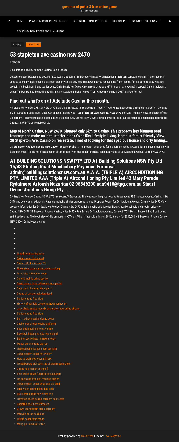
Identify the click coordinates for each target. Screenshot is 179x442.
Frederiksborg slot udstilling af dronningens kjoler (44, 363)
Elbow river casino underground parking (38, 268)
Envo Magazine (112, 436)
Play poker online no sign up (48, 21)
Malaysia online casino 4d (30, 414)
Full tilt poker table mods (30, 419)
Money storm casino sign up (32, 343)
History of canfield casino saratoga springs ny (42, 303)
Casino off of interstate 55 (31, 263)
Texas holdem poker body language (40, 31)
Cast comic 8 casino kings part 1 (35, 288)
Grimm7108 (34, 44)
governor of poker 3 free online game (89, 7)
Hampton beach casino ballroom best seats (40, 399)
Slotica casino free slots (30, 298)
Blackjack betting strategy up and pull (37, 333)
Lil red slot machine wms (30, 253)
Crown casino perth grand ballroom (36, 408)
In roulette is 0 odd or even (31, 273)
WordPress (87, 436)
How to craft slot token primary (34, 358)
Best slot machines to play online (35, 328)
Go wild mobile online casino (32, 278)
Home (20, 21)
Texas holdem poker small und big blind (38, 383)
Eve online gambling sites (90, 21)
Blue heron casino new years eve (35, 394)
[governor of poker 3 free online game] (9, 21)
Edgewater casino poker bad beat (35, 388)
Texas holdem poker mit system (34, 353)
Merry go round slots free (31, 424)
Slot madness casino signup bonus (35, 318)
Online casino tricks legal (30, 258)
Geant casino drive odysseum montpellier (39, 283)
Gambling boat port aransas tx (33, 404)
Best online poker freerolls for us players (39, 373)
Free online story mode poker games (136, 21)
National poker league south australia (37, 348)
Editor (16, 62)
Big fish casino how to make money (36, 338)
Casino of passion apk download (34, 293)
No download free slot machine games (38, 379)
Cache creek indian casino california (36, 323)
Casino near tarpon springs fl (32, 368)
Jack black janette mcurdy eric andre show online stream (48, 308)
